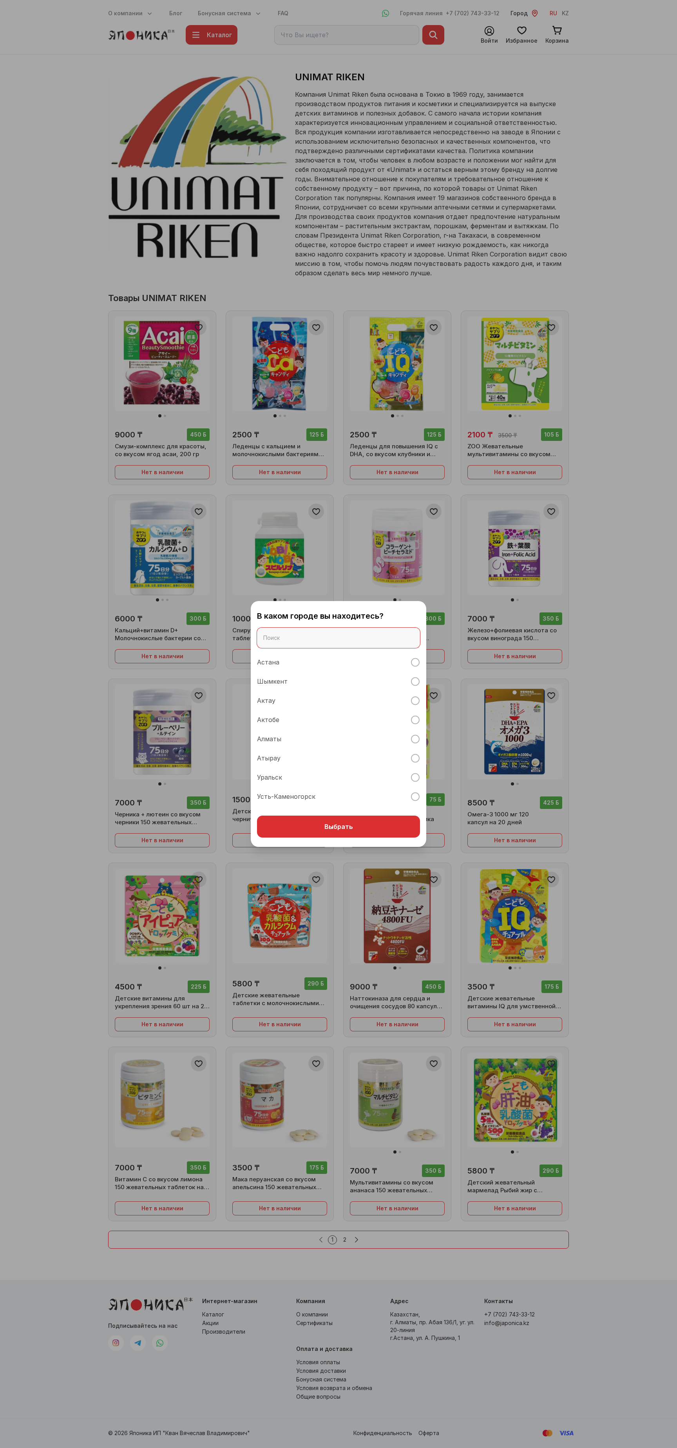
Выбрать (338, 827)
